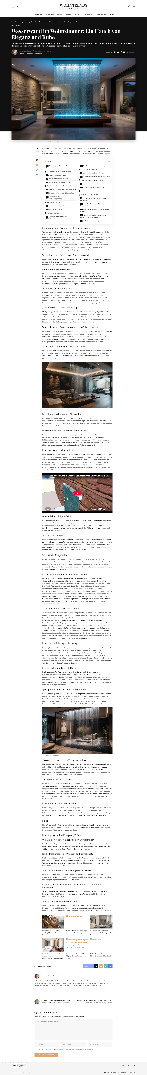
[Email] (117, 52)
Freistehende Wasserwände (57, 175)
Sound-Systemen (49, 596)
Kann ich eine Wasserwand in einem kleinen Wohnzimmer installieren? (93, 216)
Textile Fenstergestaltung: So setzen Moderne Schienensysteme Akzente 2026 (52, 956)
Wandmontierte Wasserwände (58, 179)
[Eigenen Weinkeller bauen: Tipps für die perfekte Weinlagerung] (77, 921)
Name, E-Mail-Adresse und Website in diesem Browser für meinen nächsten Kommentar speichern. (65, 1049)
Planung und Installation (54, 202)
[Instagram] (18, 6)
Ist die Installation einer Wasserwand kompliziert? (93, 205)
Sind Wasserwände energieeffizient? (94, 221)
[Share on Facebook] (111, 52)
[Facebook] (16, 6)
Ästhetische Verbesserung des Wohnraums (62, 189)
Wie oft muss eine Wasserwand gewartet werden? (94, 210)
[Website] (111, 976)
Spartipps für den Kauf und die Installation (96, 176)
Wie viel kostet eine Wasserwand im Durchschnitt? (93, 199)
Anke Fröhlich (26, 51)
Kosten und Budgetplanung (89, 169)
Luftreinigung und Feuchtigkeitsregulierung (54, 198)
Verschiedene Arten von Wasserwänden (59, 171)
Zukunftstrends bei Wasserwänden (92, 180)
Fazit (82, 191)
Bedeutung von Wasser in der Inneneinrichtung (57, 167)
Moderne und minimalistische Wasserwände (56, 218)
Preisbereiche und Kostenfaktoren (93, 173)
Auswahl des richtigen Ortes (58, 206)
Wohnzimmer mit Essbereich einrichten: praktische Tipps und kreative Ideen (100, 933)
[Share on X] (114, 52)
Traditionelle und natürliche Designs (94, 166)
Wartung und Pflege (55, 209)
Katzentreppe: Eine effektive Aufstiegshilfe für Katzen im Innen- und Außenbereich (51, 933)
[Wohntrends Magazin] (73, 6)
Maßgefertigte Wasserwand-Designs (60, 182)
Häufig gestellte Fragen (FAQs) (90, 194)
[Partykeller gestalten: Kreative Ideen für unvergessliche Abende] (101, 945)
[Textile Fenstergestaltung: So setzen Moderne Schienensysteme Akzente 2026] (53, 945)
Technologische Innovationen (92, 184)
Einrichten (16, 25)
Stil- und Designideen (53, 213)
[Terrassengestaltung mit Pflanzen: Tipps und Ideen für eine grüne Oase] (77, 945)
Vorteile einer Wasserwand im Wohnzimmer (60, 186)
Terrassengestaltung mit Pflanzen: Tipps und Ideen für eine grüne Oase (77, 956)
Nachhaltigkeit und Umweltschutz (94, 187)
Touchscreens (48, 786)
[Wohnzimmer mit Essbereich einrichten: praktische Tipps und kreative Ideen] (101, 921)
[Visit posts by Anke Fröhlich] (15, 52)
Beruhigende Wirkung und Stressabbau (61, 193)
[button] (13, 6)
